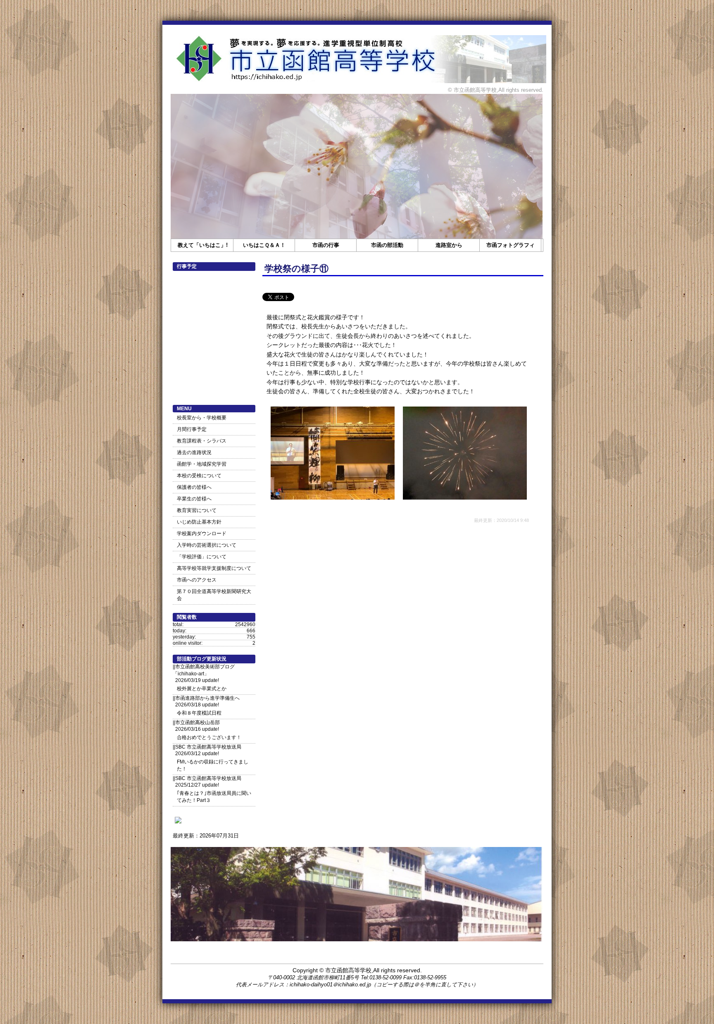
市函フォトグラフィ (510, 245)
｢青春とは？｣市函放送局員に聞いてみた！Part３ (214, 796)
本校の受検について (199, 476)
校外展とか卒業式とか (201, 688)
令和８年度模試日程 (199, 713)
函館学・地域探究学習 (201, 464)
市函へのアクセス (197, 580)
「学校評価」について (201, 557)
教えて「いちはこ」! (203, 245)
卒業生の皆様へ (194, 499)
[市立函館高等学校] (178, 823)
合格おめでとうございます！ (209, 737)
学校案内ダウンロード (201, 533)
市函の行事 (325, 245)
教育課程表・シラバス (201, 441)
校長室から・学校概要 (201, 418)
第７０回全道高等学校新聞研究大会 (214, 595)
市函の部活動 (387, 245)
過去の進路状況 (194, 452)
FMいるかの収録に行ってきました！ (212, 765)
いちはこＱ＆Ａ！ (264, 245)
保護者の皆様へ (194, 487)
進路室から (449, 245)
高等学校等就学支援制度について (214, 568)
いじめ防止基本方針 (199, 522)
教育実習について (197, 510)
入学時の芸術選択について (206, 545)
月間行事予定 (192, 429)
